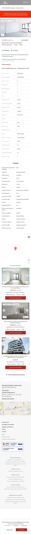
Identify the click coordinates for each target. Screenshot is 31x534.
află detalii (19, 522)
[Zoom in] (29, 260)
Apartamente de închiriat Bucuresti (15, 497)
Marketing (24, 525)
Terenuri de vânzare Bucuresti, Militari (15, 481)
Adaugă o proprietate (7, 427)
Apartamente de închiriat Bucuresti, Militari (15, 499)
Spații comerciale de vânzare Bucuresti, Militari (15, 489)
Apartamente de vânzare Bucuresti (15, 459)
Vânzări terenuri (15, 475)
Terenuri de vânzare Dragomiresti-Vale (16, 477)
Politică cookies (6, 437)
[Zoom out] (29, 262)
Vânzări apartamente (15, 457)
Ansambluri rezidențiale (8, 424)
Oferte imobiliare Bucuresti (9, 68)
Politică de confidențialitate (8, 439)
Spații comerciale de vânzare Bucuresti (15, 486)
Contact (4, 431)
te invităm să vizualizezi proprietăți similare (15, 14)
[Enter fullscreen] (29, 237)
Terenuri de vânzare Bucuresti (15, 479)
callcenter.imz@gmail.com (8, 392)
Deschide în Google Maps (8, 398)
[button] (2, 27)
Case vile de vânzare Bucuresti (15, 471)
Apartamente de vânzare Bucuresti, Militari (15, 461)
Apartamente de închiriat (15, 495)
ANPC (3, 434)
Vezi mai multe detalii (15, 298)
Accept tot (21, 529)
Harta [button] (28, 35)
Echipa (3, 429)
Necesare (8, 525)
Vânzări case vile (15, 469)
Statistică (16, 525)
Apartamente (5, 422)
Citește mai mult (6, 64)
